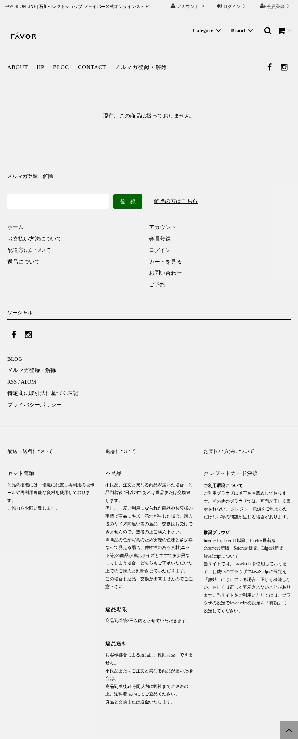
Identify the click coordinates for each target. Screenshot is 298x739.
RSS (12, 382)
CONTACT (92, 67)
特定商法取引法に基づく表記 (42, 393)
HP (40, 67)
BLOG (61, 67)
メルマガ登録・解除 (141, 67)
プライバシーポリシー (34, 405)
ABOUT (17, 67)
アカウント (188, 6)
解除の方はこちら (176, 201)
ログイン (232, 6)
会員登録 (276, 6)
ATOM (28, 382)
